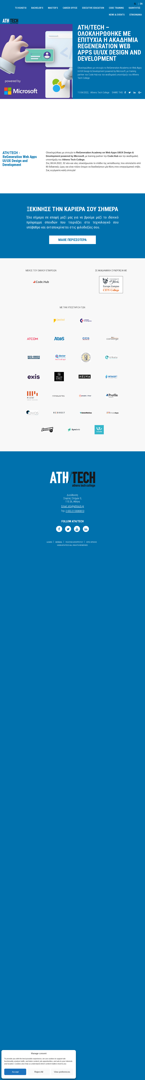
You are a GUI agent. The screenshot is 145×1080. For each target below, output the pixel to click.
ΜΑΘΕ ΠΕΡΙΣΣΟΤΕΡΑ (72, 240)
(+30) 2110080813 (75, 511)
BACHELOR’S (37, 8)
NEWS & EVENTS (117, 14)
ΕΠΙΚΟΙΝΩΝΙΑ (135, 14)
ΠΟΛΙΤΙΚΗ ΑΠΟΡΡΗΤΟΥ (74, 542)
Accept (15, 1072)
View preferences (62, 1072)
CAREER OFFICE (70, 8)
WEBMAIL (58, 542)
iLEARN (49, 542)
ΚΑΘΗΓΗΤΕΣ (134, 8)
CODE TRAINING (116, 8)
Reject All (38, 1072)
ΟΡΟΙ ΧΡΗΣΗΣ (91, 542)
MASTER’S (53, 8)
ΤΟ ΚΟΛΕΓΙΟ (20, 8)
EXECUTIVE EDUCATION (93, 8)
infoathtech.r (72, 506)
